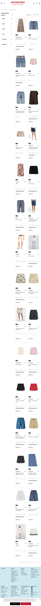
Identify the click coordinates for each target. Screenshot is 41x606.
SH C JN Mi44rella (33, 39)
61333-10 (17, 545)
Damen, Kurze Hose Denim (20, 76)
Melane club (32, 75)
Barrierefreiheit (14, 592)
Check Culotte (19, 39)
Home (2, 9)
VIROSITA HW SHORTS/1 (33, 437)
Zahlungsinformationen (15, 595)
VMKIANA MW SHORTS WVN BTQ (33, 546)
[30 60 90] (38, 14)
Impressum (13, 590)
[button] (7, 14)
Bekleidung (10, 9)
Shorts (14, 9)
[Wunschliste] (36, 3)
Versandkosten (14, 587)
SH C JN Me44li (19, 219)
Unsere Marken (24, 574)
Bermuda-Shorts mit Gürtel (33, 112)
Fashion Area (35, 592)
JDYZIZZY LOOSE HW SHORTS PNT (20, 329)
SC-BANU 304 (18, 364)
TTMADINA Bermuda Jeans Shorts (33, 220)
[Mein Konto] (33, 3)
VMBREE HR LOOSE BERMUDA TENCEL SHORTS (20, 474)
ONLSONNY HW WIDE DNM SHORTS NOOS (20, 112)
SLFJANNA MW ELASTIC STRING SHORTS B (21, 438)
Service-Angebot (34, 569)
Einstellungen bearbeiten (26, 603)
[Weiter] (38, 562)
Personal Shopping (34, 572)
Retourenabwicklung (15, 588)
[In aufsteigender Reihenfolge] (34, 15)
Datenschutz (13, 591)
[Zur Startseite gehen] (17, 3)
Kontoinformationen (25, 590)
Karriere (22, 572)
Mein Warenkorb (24, 591)
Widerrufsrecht (14, 593)
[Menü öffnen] (1, 3)
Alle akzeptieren (15, 603)
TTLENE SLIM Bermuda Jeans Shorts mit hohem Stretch (34, 148)
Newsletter (33, 573)
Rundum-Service (34, 570)
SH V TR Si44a (31, 183)
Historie (22, 569)
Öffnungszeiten (24, 573)
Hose (17, 183)
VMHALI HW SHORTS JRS (33, 365)
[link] (27, 562)
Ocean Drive (31, 256)
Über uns (23, 570)
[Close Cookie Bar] (40, 599)
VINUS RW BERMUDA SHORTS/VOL (20, 510)
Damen (6, 9)
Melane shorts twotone (19, 148)
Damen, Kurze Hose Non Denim (20, 293)
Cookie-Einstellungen (35, 574)
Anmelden (23, 592)
